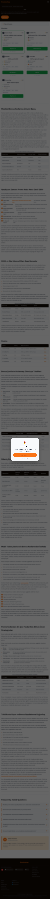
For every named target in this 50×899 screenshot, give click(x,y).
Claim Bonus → (25, 455)
